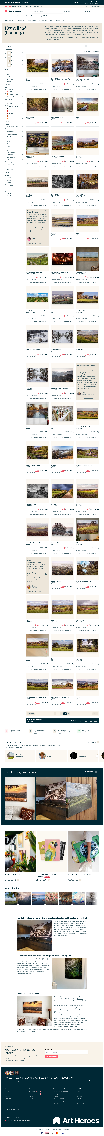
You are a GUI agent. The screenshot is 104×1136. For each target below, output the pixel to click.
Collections (17, 16)
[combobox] (47, 11)
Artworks (7, 16)
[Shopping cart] (97, 11)
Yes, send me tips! (51, 1056)
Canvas (83, 37)
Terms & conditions (39, 1129)
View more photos (89, 772)
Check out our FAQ (38, 243)
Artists (25, 16)
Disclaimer (47, 1129)
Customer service (59, 1089)
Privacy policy (66, 1129)
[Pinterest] (14, 1110)
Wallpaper (80, 999)
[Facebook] (16, 1110)
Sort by (95, 46)
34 (68, 713)
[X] (19, 1110)
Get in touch (94, 1080)
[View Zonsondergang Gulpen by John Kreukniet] (25, 800)
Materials (33, 16)
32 (61, 713)
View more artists (91, 742)
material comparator (77, 1029)
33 (65, 713)
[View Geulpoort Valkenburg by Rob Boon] (50, 790)
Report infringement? (56, 1129)
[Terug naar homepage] (13, 11)
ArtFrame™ (93, 37)
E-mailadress (48, 1049)
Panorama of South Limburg (53, 32)
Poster (87, 37)
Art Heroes (81, 1089)
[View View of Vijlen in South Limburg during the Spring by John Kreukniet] (86, 795)
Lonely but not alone (52, 34)
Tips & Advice (44, 16)
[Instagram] (11, 1110)
